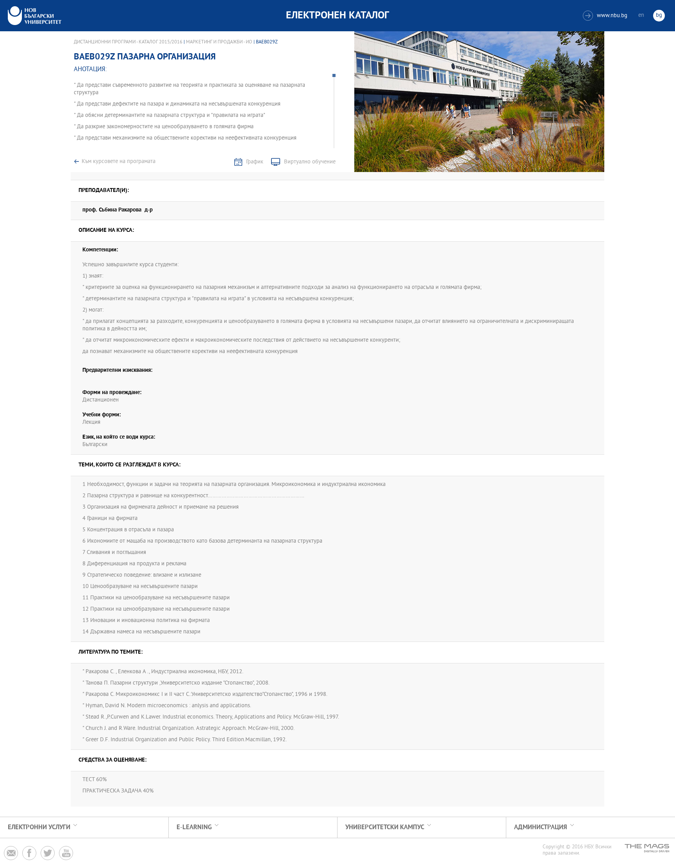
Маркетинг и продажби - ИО (219, 42)
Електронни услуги (39, 827)
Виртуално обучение (310, 162)
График (254, 162)
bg (659, 15)
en (641, 15)
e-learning (194, 827)
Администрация (540, 827)
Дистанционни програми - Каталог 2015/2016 (128, 42)
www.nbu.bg (606, 16)
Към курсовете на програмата (118, 161)
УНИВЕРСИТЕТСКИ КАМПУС (384, 827)
